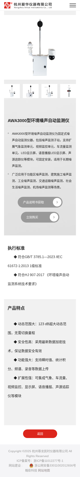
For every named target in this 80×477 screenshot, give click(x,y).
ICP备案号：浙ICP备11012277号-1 (40, 460)
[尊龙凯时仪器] (28, 4)
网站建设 (15, 465)
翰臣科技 (31, 470)
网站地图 (44, 470)
